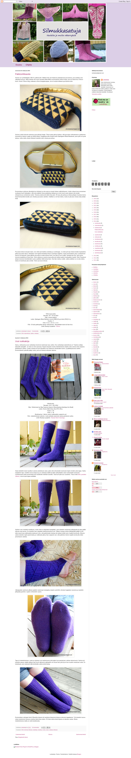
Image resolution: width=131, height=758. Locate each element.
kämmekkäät (96, 309)
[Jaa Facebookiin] (47, 331)
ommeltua (95, 271)
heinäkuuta (98, 239)
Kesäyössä (104, 464)
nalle (94, 325)
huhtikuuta (98, 246)
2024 (95, 198)
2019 (95, 210)
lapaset (95, 311)
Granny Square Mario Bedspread (99, 489)
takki (94, 343)
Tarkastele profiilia (96, 94)
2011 (95, 260)
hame (94, 288)
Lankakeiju (106, 79)
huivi (94, 294)
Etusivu (19, 65)
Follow (93, 110)
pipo (94, 329)
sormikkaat (96, 337)
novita (44, 729)
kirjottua (95, 267)
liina (94, 315)
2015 (95, 219)
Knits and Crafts (98, 400)
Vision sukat (105, 376)
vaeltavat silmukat (53, 729)
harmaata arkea (98, 450)
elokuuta (97, 237)
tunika (94, 351)
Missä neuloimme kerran (100, 419)
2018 (95, 212)
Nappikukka (104, 451)
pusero (95, 335)
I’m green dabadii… (98, 433)
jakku (94, 298)
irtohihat (95, 296)
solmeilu (95, 273)
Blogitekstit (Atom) (23, 737)
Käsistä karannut (98, 463)
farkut (94, 286)
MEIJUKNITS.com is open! (100, 402)
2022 (95, 203)
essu (94, 284)
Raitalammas (97, 387)
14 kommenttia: (35, 727)
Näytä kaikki (113, 475)
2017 (95, 214)
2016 (95, 216)
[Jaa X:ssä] (45, 331)
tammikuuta (98, 253)
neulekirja (35, 729)
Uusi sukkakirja (22, 341)
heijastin (95, 292)
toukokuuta (98, 243)
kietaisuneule (96, 300)
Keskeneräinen (105, 363)
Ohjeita (29, 65)
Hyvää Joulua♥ (105, 438)
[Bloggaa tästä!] (43, 331)
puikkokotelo (96, 333)
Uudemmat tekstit (20, 734)
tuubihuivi (95, 353)
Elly (93, 485)
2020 (95, 207)
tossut (94, 349)
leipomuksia (96, 313)
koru (94, 307)
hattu (94, 290)
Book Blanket (95, 481)
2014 (22, 333)
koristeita (95, 303)
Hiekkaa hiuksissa (106, 420)
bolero (95, 282)
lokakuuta (97, 227)
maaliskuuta (98, 248)
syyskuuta (97, 234)
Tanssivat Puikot (98, 362)
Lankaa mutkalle (98, 406)
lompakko (95, 319)
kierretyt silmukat (28, 729)
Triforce (58, 326)
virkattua (36, 333)
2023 (95, 201)
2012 (95, 258)
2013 (95, 255)
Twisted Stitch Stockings (58, 418)
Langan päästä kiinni (99, 375)
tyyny (94, 355)
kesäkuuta (98, 241)
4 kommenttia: (35, 331)
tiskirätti (95, 347)
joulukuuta (98, 223)
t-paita (95, 341)
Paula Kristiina (98, 437)
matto (94, 321)
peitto (94, 327)
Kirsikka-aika (97, 431)
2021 (95, 205)
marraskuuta (98, 225)
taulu (94, 345)
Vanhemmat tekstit (81, 734)
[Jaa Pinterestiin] (49, 331)
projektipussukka (97, 331)
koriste (95, 301)
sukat (47, 729)
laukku (32, 333)
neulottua (40, 729)
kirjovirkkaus (27, 333)
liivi (94, 317)
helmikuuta (98, 250)
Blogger (79, 754)
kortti (94, 305)
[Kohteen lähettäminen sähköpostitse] (42, 331)
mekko (95, 323)
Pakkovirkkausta (22, 74)
